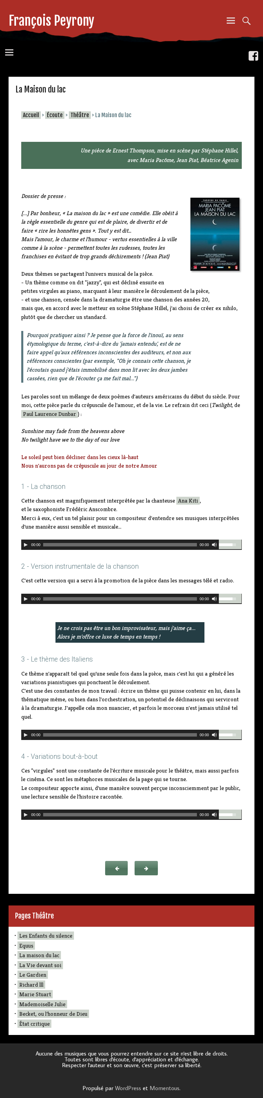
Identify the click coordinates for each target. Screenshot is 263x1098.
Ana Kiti (188, 500)
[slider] (230, 544)
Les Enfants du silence (45, 935)
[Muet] (214, 544)
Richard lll (31, 984)
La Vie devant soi (40, 965)
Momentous (164, 1088)
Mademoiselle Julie (42, 1004)
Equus (26, 945)
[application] (131, 545)
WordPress (128, 1088)
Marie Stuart (35, 994)
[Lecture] (25, 544)
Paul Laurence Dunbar (49, 414)
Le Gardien (32, 974)
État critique (34, 1023)
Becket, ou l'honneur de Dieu (53, 1013)
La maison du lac (39, 955)
